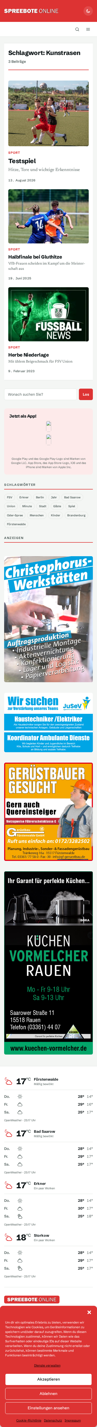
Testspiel (22, 161)
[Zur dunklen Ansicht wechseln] (88, 11)
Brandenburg (76, 515)
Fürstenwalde (16, 524)
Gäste (57, 506)
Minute (27, 506)
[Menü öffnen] (88, 29)
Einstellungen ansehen (48, 1407)
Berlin (40, 497)
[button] (89, 1312)
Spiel (71, 506)
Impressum (73, 1420)
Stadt (42, 506)
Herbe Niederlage (28, 355)
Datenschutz (53, 1420)
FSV (9, 497)
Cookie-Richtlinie (28, 1420)
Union (11, 506)
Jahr (54, 497)
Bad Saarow (72, 497)
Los (86, 394)
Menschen (37, 515)
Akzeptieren (48, 1379)
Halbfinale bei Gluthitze (35, 257)
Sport (14, 153)
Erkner (24, 497)
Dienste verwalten (47, 1365)
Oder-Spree (15, 515)
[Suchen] (77, 29)
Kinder (55, 515)
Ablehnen (48, 1393)
